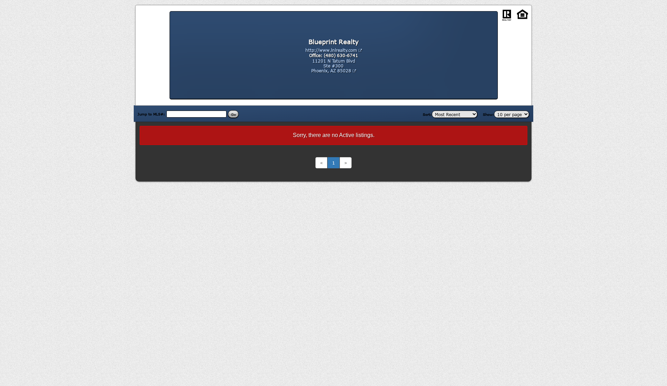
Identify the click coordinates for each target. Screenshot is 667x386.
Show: (488, 114)
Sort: (427, 114)
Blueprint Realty (333, 42)
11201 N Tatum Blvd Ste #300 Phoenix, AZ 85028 (333, 65)
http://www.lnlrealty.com (332, 50)
